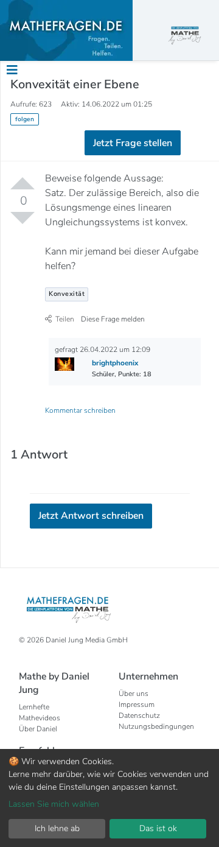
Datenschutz (139, 715)
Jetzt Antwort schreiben (91, 515)
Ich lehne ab (57, 828)
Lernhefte (34, 707)
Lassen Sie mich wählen (54, 804)
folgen (24, 119)
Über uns (133, 693)
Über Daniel (38, 729)
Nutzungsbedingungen (156, 726)
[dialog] (109, 798)
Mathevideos (39, 718)
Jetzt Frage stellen (132, 143)
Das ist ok (158, 828)
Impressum (137, 704)
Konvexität (67, 293)
